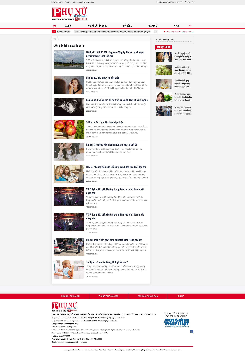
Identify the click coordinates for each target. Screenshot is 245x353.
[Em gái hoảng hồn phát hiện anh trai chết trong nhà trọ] (69, 247)
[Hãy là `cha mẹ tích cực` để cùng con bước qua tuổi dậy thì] (69, 174)
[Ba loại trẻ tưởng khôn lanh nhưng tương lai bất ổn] (69, 152)
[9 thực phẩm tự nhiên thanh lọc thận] (69, 129)
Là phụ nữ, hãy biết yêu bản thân (102, 77)
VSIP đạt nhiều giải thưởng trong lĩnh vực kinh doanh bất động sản (115, 191)
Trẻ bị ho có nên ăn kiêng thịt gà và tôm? (107, 262)
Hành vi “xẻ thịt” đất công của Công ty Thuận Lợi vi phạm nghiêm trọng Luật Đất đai (115, 54)
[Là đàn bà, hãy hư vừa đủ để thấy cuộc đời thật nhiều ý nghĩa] (69, 107)
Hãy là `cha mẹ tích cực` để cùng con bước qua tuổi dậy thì (116, 167)
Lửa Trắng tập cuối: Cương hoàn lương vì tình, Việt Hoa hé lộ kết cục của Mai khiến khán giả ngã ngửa (103, 32)
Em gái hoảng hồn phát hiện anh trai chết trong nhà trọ (114, 240)
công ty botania (166, 39)
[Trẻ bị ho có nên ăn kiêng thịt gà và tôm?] (69, 269)
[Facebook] (191, 331)
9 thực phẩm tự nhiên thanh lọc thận (105, 122)
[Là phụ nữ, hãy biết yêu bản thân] (69, 85)
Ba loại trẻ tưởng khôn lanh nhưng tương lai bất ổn (111, 144)
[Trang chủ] (54, 25)
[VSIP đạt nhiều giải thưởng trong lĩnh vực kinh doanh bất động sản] (69, 196)
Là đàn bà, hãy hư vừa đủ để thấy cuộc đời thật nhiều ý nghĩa (117, 100)
